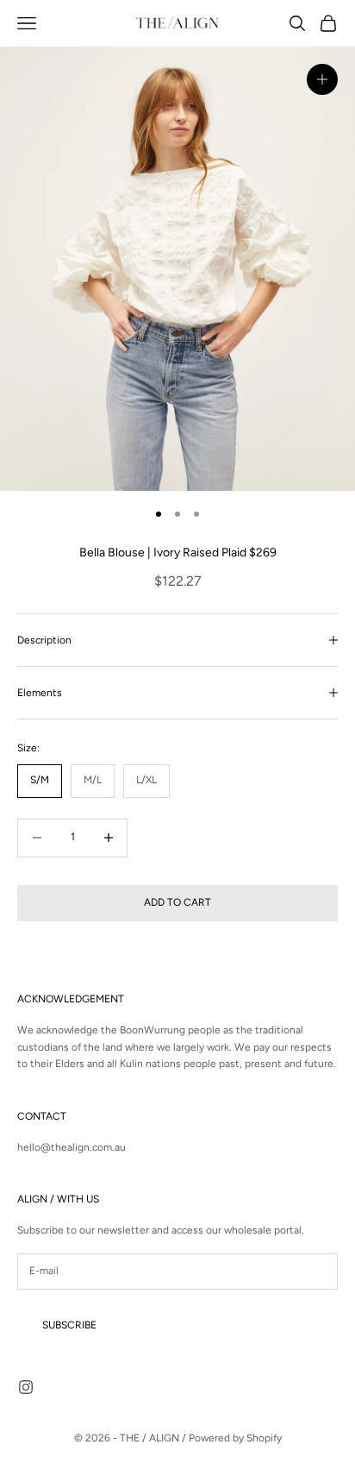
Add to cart (177, 902)
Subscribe (69, 1325)
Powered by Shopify (235, 1438)
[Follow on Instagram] (25, 1387)
